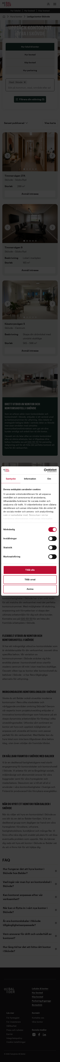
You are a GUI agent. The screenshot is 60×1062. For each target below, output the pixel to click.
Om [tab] (49, 478)
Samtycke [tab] (11, 478)
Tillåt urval (30, 579)
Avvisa (30, 589)
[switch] (52, 538)
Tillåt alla (30, 570)
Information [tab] (30, 478)
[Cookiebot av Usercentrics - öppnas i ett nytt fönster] (44, 470)
